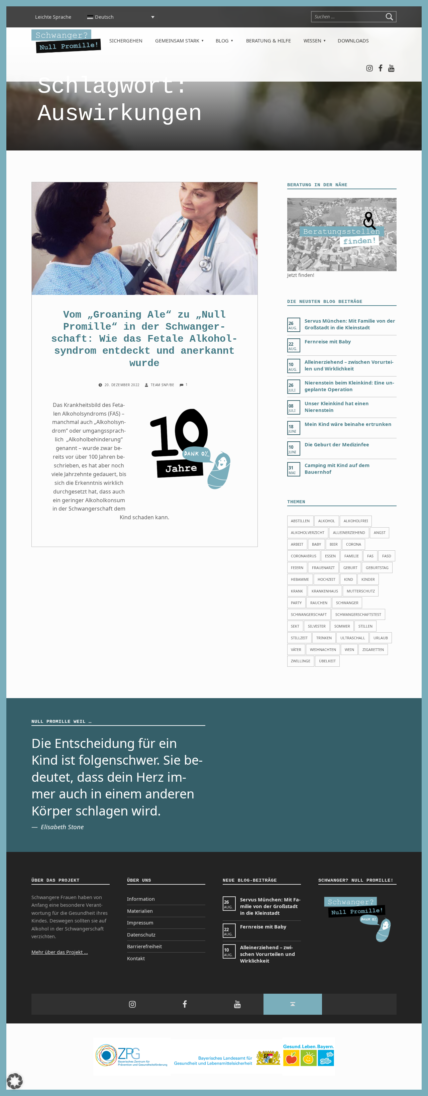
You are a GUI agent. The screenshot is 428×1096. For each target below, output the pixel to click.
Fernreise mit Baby (328, 341)
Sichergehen (125, 40)
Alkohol (326, 520)
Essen (330, 555)
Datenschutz (141, 934)
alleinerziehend (349, 532)
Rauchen (318, 602)
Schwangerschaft (309, 614)
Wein (349, 649)
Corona (353, 544)
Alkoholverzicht (307, 532)
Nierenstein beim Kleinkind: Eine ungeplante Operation (349, 386)
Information (141, 899)
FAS (370, 555)
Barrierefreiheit (144, 946)
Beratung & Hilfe (268, 40)
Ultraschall (352, 637)
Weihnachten (323, 649)
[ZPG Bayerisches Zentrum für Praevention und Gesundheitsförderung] (132, 1056)
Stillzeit (299, 637)
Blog (222, 40)
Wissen (312, 40)
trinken (324, 637)
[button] (14, 1081)
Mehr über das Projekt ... (59, 952)
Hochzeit (326, 579)
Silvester (317, 626)
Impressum (140, 922)
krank (297, 590)
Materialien (140, 911)
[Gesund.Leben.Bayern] (308, 1056)
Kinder (368, 579)
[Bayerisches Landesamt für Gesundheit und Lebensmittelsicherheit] (226, 1056)
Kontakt (136, 958)
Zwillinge (300, 660)
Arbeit (297, 544)
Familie (351, 555)
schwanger (347, 602)
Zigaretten (373, 649)
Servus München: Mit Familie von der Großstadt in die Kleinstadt (350, 324)
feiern (297, 567)
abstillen (300, 520)
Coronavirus (303, 555)
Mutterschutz (361, 590)
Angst (380, 532)
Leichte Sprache (53, 17)
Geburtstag (377, 567)
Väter (296, 649)
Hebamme (300, 579)
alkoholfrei (356, 520)
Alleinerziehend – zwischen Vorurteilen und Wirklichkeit (349, 365)
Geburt (350, 567)
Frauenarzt (323, 567)
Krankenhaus (325, 590)
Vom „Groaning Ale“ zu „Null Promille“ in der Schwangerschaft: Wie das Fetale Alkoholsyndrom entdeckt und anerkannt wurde (144, 339)
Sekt (295, 626)
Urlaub (380, 637)
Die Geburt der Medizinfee (337, 444)
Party (296, 602)
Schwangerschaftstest (358, 614)
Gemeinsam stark (177, 40)
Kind (348, 579)
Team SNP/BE (163, 385)
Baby (316, 544)
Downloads (353, 40)
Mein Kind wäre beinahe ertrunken (348, 424)
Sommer (342, 626)
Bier (334, 544)
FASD (386, 555)
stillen (365, 626)
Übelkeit (327, 660)
